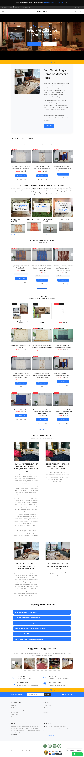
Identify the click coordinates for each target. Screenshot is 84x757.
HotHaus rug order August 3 (42, 321)
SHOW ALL (42, 290)
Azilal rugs (45, 708)
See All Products (15, 235)
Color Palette (14, 715)
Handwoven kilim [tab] (31, 144)
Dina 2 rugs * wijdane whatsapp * (21, 321)
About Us (13, 705)
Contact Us (14, 708)
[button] (13, 662)
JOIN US (47, 694)
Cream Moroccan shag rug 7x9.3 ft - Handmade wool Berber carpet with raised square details (63, 411)
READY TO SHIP (34, 44)
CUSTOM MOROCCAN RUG (42, 240)
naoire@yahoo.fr (51, 735)
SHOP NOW (49, 126)
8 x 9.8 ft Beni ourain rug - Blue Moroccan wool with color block (63, 346)
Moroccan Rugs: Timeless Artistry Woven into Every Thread (58, 566)
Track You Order (15, 717)
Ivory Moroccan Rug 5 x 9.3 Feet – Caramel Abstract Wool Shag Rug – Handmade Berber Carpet (42, 168)
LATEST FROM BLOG (42, 435)
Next (72, 156)
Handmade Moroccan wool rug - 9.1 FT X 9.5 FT (20, 346)
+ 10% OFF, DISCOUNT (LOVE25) (53, 3)
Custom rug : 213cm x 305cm (21, 410)
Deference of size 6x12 (63, 321)
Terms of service (15, 712)
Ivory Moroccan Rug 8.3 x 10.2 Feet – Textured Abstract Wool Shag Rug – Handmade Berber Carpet (21, 168)
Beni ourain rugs (47, 705)
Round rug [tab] (49, 144)
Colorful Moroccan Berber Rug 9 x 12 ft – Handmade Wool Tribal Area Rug (63, 167)
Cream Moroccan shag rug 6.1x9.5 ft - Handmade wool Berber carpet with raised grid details (42, 411)
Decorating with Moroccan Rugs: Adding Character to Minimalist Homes (57, 466)
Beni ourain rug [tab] (14, 144)
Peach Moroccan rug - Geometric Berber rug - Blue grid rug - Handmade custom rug (21, 267)
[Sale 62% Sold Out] (63, 311)
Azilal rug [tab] (23, 144)
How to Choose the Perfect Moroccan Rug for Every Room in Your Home (26, 566)
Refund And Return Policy (17, 710)
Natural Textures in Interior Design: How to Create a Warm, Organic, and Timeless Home (26, 468)
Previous (12, 156)
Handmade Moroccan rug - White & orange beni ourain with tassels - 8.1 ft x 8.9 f (42, 347)
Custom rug (45, 712)
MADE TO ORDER (49, 44)
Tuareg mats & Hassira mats (49, 710)
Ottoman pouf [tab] (41, 144)
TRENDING (42, 296)
